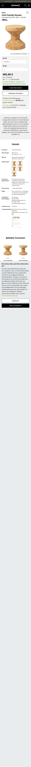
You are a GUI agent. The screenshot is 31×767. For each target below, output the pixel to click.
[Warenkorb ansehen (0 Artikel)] (29, 5)
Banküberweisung (9, 100)
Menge (5, 66)
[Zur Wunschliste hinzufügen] (27, 13)
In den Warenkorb (15, 88)
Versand (8, 79)
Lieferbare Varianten (15, 93)
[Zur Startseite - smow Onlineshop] (15, 5)
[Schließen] (29, 1)
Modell (5, 58)
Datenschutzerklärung (9, 296)
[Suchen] (25, 5)
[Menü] (2, 5)
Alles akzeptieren (15, 306)
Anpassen (15, 301)
